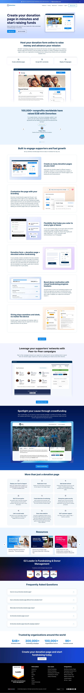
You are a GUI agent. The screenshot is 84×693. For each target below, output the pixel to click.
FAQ (32, 676)
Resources (54, 5)
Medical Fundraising (52, 671)
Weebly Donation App (68, 674)
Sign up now (72, 5)
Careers (33, 674)
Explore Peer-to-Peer (42, 402)
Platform (44, 5)
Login (65, 5)
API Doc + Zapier (67, 680)
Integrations (68, 666)
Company (60, 5)
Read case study (42, 124)
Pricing (49, 5)
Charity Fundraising (52, 676)
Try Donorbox (42, 658)
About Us (34, 671)
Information (35, 666)
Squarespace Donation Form (70, 671)
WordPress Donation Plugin (70, 669)
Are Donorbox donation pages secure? (19, 615)
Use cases (51, 666)
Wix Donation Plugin (68, 672)
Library (33, 683)
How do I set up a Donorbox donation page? (20, 592)
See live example (21, 31)
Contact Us (34, 669)
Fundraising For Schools (53, 674)
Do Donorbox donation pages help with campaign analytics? (24, 623)
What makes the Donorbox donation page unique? (22, 607)
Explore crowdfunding (42, 466)
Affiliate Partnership (36, 682)
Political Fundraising (52, 669)
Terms (33, 678)
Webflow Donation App (69, 676)
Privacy (33, 680)
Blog (32, 672)
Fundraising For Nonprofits (53, 672)
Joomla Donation (67, 678)
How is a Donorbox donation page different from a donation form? (26, 599)
